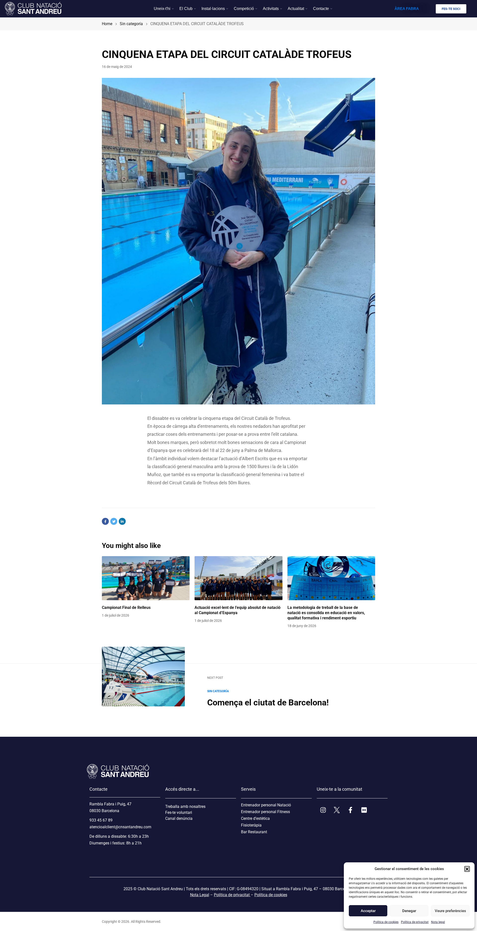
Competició (244, 8)
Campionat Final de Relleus (126, 607)
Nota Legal (199, 894)
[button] (467, 868)
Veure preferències (450, 911)
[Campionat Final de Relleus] (146, 578)
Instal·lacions (213, 8)
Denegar (409, 911)
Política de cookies (385, 922)
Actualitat (296, 8)
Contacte (321, 8)
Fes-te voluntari (178, 812)
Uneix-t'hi (162, 8)
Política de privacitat (415, 922)
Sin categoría (218, 691)
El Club (186, 8)
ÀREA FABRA (407, 8)
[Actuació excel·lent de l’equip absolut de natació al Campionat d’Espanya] (238, 578)
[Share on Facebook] (105, 521)
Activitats (271, 8)
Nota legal (438, 922)
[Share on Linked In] (122, 521)
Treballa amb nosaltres (185, 806)
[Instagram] (323, 810)
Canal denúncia (179, 818)
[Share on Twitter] (113, 521)
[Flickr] (364, 810)
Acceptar (368, 911)
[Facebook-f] (350, 810)
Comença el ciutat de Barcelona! (268, 702)
